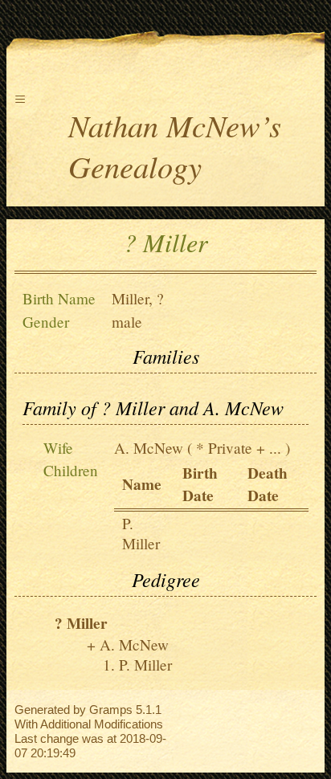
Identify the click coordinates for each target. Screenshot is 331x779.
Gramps (111, 709)
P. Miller (141, 533)
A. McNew (148, 448)
